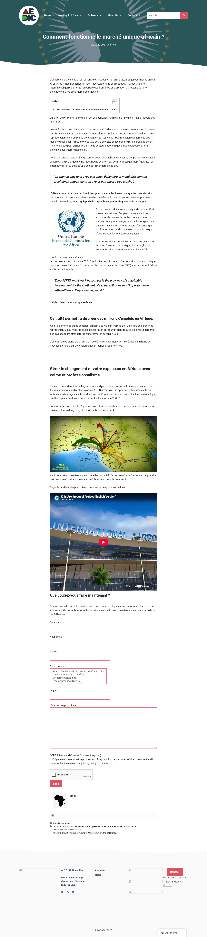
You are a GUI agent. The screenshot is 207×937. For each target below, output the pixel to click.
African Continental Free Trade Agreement (81, 826)
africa (113, 44)
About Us (112, 15)
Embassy (93, 15)
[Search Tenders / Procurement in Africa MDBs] (78, 671)
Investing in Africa (67, 15)
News (98, 874)
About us (100, 870)
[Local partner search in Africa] (78, 674)
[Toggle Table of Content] (113, 101)
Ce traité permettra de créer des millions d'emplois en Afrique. (84, 109)
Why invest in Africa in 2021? (67, 829)
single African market (127, 826)
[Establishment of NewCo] (78, 681)
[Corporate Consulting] (78, 678)
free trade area (109, 826)
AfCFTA (57, 826)
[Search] (184, 15)
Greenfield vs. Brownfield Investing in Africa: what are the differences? (86, 833)
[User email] (53, 815)
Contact (132, 15)
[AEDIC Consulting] (29, 15)
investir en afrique (61, 823)
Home (47, 15)
